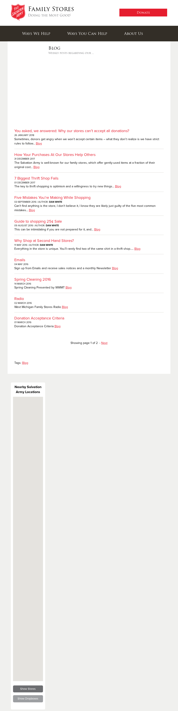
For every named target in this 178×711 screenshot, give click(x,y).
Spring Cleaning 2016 (32, 279)
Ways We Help (36, 33)
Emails (19, 260)
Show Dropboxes (28, 698)
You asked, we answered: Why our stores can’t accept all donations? (71, 130)
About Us (133, 33)
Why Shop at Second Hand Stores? (44, 240)
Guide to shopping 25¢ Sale (38, 221)
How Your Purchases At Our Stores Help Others (55, 154)
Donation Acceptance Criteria (39, 318)
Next (104, 343)
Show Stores (28, 689)
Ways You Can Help (87, 33)
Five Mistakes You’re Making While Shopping (52, 197)
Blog (39, 143)
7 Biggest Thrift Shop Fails (36, 178)
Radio (19, 298)
